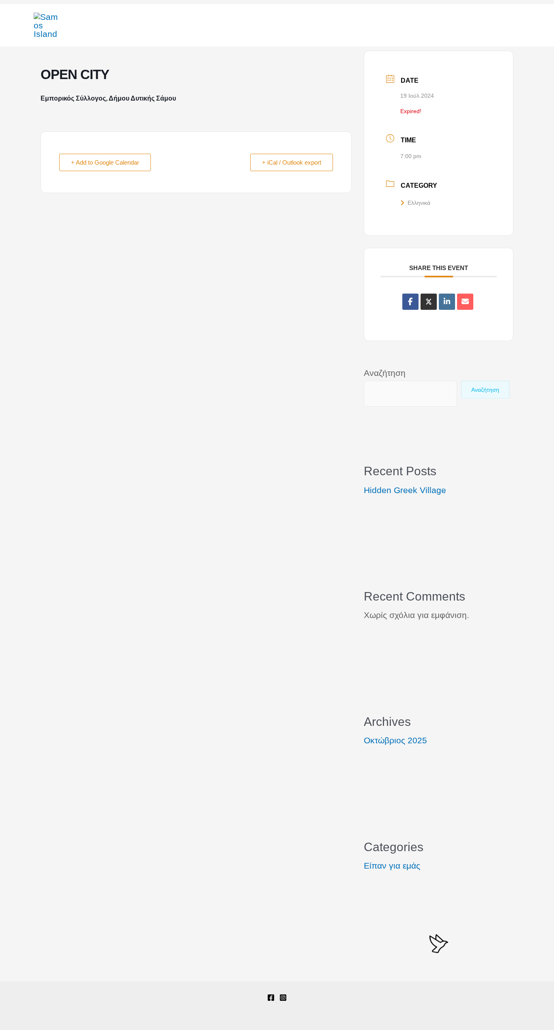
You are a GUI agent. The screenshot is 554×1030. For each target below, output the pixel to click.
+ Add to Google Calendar (105, 162)
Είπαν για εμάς (392, 865)
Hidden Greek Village (405, 490)
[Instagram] (283, 997)
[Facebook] (271, 997)
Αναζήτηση (385, 373)
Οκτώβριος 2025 (395, 740)
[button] (491, 25)
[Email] (465, 302)
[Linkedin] (447, 302)
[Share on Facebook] (410, 302)
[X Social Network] (429, 302)
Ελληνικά (419, 203)
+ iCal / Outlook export (291, 162)
